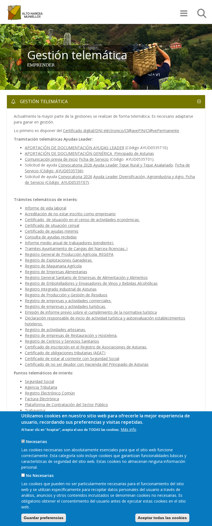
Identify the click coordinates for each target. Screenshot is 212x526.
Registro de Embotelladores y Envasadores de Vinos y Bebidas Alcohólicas (91, 283)
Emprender (41, 65)
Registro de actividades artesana (54, 329)
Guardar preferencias (43, 518)
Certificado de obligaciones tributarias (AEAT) (65, 352)
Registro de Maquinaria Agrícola (53, 266)
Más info (128, 429)
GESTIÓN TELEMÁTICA (43, 101)
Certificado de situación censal (52, 225)
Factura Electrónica (42, 398)
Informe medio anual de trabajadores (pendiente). (69, 242)
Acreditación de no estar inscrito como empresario (70, 213)
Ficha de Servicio (94, 159)
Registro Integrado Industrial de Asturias (61, 289)
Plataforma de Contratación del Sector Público (66, 404)
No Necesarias (40, 475)
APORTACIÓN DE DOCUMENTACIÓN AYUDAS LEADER (74, 147)
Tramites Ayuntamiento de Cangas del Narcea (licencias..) (76, 248)
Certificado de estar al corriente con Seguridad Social (72, 358)
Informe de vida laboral (45, 208)
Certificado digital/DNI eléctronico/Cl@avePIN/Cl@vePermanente (121, 130)
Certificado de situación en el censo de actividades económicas (82, 219)
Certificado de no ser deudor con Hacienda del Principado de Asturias (87, 364)
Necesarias (36, 441)
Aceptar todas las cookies (162, 518)
